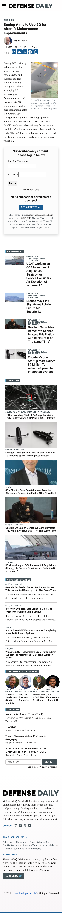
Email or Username (18, 161)
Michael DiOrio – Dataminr (24, 697)
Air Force (10, 20)
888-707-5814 (25, 218)
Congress (10, 649)
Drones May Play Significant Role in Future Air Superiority (38, 306)
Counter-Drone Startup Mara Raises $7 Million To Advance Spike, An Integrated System (41, 365)
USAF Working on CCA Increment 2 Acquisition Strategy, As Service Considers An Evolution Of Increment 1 (38, 274)
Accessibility (48, 845)
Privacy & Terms (31, 845)
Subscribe (21, 842)
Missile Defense (14, 525)
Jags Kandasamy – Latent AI (52, 697)
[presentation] (12, 681)
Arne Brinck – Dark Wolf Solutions (39, 697)
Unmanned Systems (14, 450)
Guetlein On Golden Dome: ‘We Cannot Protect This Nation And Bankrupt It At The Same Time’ (41, 334)
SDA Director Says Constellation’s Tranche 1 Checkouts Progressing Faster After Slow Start (30, 491)
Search (49, 761)
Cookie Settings (11, 845)
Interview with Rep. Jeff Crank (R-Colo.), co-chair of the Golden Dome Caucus (29, 610)
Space (8, 487)
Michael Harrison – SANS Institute (11, 699)
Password (13, 174)
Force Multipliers (11, 691)
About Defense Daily (40, 842)
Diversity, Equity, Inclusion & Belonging (22, 848)
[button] (4, 5)
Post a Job (32, 767)
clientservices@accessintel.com (39, 215)
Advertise (7, 842)
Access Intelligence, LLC (24, 893)
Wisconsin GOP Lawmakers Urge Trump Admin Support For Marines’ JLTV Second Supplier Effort (30, 655)
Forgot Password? (31, 189)
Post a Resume (49, 767)
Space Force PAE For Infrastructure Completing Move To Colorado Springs (30, 632)
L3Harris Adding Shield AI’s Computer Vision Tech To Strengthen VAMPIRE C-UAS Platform (30, 416)
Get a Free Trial (31, 207)
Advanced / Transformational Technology (27, 412)
